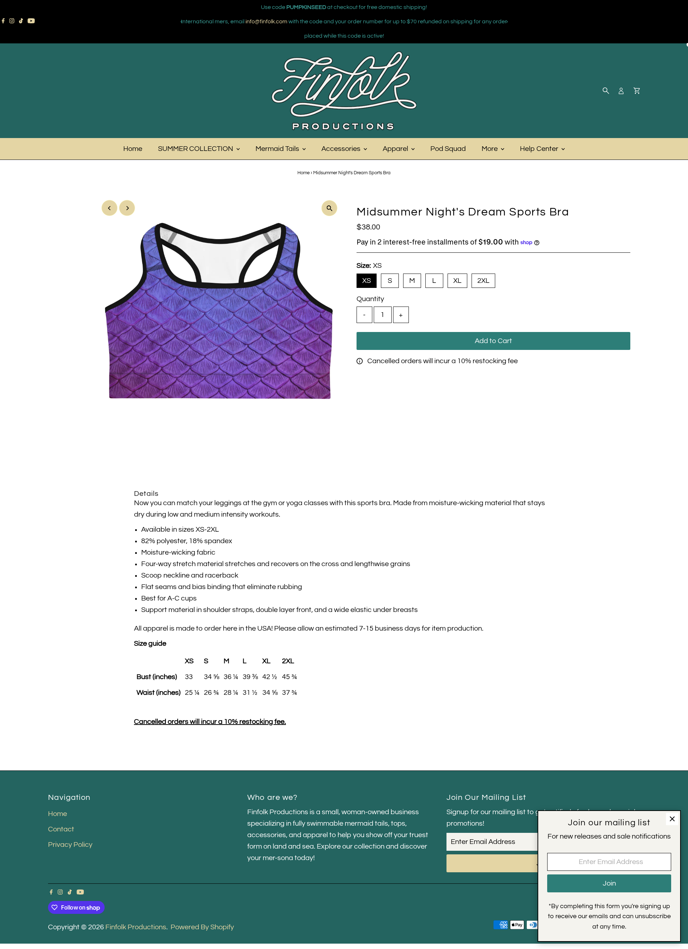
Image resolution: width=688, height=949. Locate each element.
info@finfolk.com (266, 21)
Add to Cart (493, 341)
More (490, 148)
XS (366, 280)
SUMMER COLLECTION (196, 148)
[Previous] (181, 22)
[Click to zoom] (329, 208)
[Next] (506, 22)
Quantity (370, 299)
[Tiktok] (21, 21)
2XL (483, 280)
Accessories (341, 148)
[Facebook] (3, 21)
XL (457, 280)
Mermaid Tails (278, 148)
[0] (637, 90)
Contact (61, 829)
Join (609, 883)
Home (132, 148)
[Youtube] (31, 21)
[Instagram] (12, 21)
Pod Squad (448, 148)
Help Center (540, 148)
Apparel (396, 148)
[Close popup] (672, 819)
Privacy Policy (70, 844)
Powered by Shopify (202, 927)
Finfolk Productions (135, 927)
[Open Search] (606, 90)
